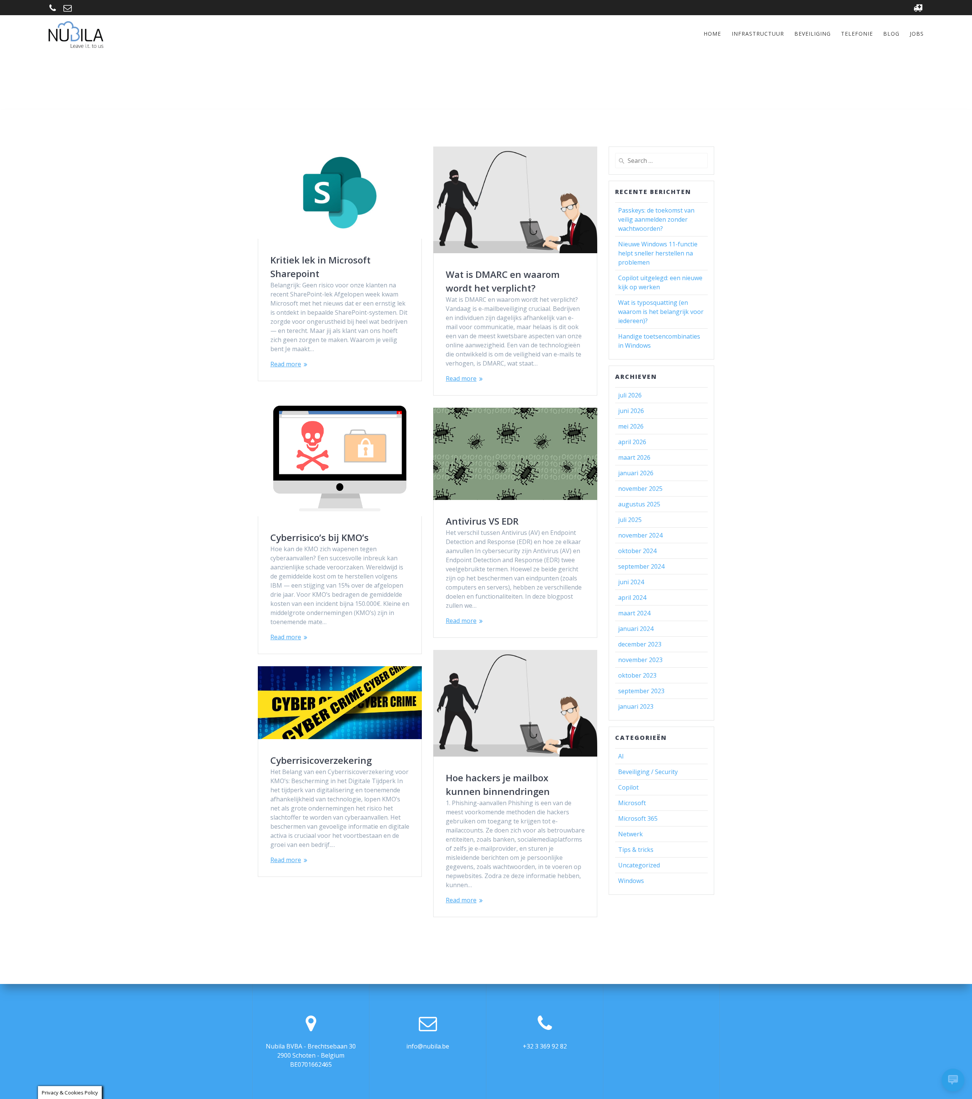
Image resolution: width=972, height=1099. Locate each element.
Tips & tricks (635, 849)
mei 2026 (631, 426)
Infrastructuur (758, 33)
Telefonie (857, 33)
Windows (631, 881)
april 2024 (632, 597)
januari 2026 (635, 473)
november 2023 (640, 660)
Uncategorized (639, 865)
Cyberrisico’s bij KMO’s (319, 537)
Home (712, 33)
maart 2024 (634, 613)
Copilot (628, 787)
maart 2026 (634, 457)
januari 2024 (635, 628)
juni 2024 (631, 582)
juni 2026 (631, 411)
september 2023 (641, 691)
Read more (285, 364)
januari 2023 (635, 706)
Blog (891, 33)
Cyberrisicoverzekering (321, 760)
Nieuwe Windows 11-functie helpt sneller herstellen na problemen (657, 253)
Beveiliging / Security (648, 772)
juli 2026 (630, 395)
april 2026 (632, 442)
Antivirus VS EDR (482, 521)
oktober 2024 (637, 551)
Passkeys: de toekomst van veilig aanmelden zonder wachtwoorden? (656, 219)
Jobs (917, 33)
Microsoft (632, 803)
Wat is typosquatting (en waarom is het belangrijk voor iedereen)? (661, 311)
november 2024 (640, 535)
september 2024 (641, 566)
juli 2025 (630, 520)
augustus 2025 (639, 504)
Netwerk (630, 834)
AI (621, 756)
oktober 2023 (637, 675)
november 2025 (640, 488)
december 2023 (639, 644)
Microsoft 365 (638, 818)
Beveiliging (812, 33)
